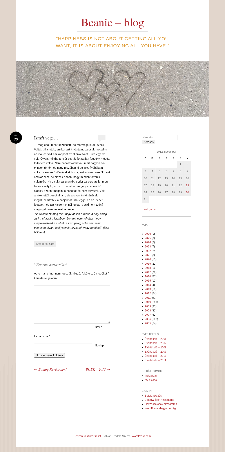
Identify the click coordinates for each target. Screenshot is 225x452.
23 (187, 185)
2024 (148, 242)
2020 (148, 259)
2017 (148, 272)
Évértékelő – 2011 (155, 360)
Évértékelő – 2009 (156, 351)
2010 (148, 302)
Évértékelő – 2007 (156, 343)
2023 (148, 246)
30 (187, 192)
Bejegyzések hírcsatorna (159, 399)
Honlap (99, 345)
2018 (148, 267)
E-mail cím (42, 336)
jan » (153, 209)
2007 (148, 314)
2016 (148, 276)
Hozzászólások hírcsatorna (161, 404)
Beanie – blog (112, 21)
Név (98, 327)
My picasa (151, 380)
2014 (148, 285)
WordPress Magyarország (160, 408)
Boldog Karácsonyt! (50, 369)
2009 (148, 306)
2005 (148, 323)
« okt (145, 209)
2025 (148, 238)
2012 (148, 293)
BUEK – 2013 (98, 369)
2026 (148, 233)
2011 (148, 297)
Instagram (151, 375)
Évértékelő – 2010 (156, 355)
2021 (148, 255)
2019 (148, 263)
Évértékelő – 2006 (156, 338)
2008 (148, 310)
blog (51, 243)
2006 (148, 319)
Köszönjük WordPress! (87, 436)
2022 (148, 251)
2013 (148, 289)
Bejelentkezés (153, 395)
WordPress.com (141, 436)
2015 (148, 280)
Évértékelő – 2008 (156, 347)
